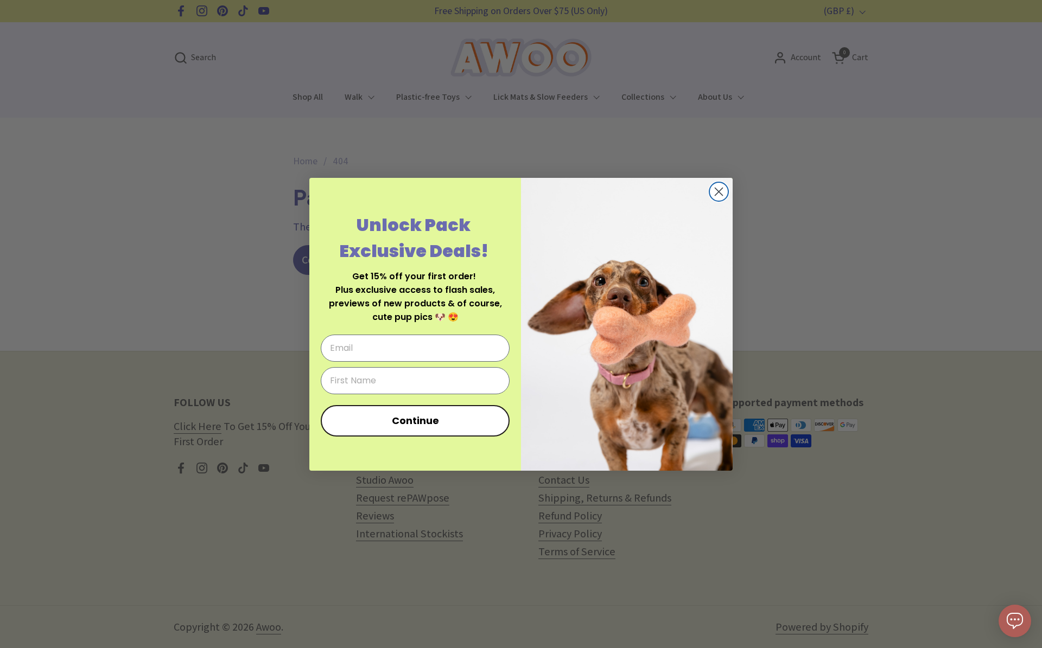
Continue (415, 420)
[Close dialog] (718, 191)
